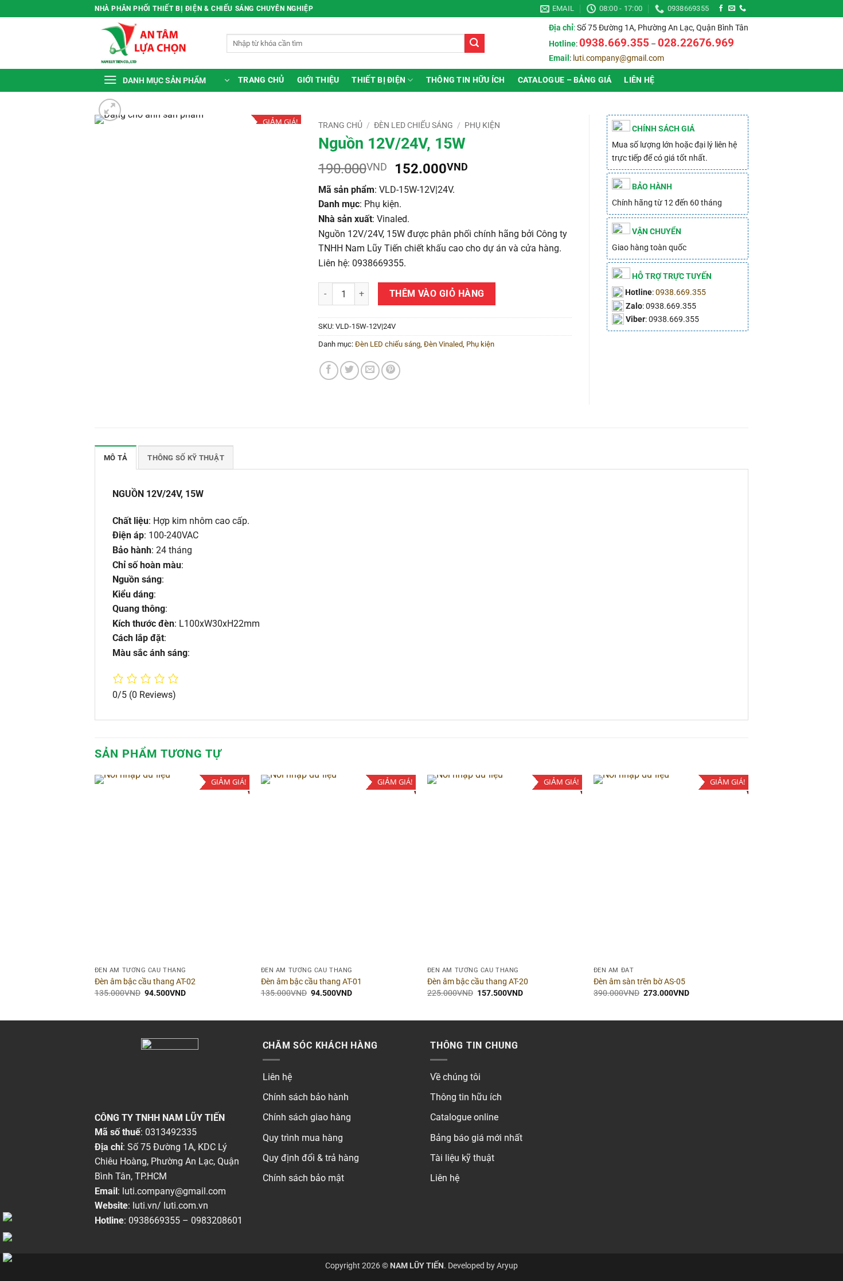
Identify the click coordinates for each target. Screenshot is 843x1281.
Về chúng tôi (455, 1077)
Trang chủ (261, 80)
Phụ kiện (482, 125)
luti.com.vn (185, 1205)
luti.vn (144, 1205)
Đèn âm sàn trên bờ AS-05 (639, 982)
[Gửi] (474, 43)
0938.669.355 (680, 292)
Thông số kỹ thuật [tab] (185, 457)
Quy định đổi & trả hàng (311, 1157)
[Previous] (95, 896)
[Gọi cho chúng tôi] (742, 9)
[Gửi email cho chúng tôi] (731, 9)
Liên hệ (639, 80)
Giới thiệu (318, 80)
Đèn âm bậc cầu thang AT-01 (311, 982)
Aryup (507, 1266)
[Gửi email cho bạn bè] (370, 370)
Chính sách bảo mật (303, 1178)
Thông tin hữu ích (466, 1097)
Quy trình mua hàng (303, 1137)
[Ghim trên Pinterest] (390, 370)
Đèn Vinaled (443, 344)
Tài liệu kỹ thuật (462, 1157)
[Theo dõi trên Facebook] (720, 9)
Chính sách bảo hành (306, 1097)
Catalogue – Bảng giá (565, 80)
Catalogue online (464, 1117)
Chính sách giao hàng (307, 1117)
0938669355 (154, 1220)
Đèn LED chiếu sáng (413, 125)
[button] (166, 80)
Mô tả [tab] (115, 457)
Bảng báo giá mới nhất (476, 1137)
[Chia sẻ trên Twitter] (349, 370)
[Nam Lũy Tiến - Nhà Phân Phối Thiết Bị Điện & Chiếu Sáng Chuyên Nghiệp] (152, 43)
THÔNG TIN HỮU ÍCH (465, 80)
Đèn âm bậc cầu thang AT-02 (145, 982)
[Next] (747, 896)
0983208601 (217, 1220)
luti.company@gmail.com (618, 58)
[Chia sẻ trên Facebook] (328, 370)
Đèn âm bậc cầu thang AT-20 (477, 982)
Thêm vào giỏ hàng (437, 294)
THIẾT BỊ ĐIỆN (378, 80)
